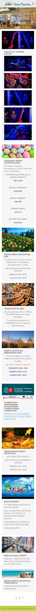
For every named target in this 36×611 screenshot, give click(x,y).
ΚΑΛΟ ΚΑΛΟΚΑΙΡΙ (11, 502)
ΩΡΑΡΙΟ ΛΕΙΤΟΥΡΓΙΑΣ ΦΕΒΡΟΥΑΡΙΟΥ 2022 (13, 352)
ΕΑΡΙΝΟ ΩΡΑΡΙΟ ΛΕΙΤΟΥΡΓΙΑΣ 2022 (17, 256)
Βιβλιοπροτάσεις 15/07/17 (15, 556)
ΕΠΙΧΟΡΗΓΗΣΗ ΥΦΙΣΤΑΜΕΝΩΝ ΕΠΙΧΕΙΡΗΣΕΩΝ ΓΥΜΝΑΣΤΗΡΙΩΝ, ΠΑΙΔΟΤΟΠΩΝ (11, 407)
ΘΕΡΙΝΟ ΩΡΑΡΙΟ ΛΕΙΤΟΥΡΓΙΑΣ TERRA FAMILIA (17, 582)
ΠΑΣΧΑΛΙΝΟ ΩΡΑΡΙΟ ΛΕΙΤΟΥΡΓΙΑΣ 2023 (13, 162)
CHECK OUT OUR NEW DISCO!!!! (14, 53)
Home (12, 23)
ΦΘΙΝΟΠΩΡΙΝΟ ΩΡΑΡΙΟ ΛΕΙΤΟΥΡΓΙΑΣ (14, 453)
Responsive (30, 608)
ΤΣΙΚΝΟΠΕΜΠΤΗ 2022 (14, 309)
